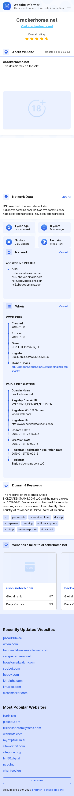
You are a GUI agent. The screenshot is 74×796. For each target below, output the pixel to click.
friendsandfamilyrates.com (22, 728)
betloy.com (11, 674)
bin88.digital (11, 758)
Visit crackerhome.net (37, 26)
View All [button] (66, 196)
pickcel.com (11, 722)
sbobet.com (11, 668)
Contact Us (37, 780)
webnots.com (12, 734)
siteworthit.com (14, 746)
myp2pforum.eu (14, 740)
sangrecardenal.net (17, 656)
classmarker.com (15, 693)
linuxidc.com (12, 687)
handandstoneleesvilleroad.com (25, 650)
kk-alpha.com (13, 681)
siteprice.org (12, 752)
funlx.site (9, 716)
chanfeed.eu (12, 770)
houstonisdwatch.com (19, 662)
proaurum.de (12, 638)
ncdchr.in (9, 764)
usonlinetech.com (19, 588)
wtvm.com (10, 644)
